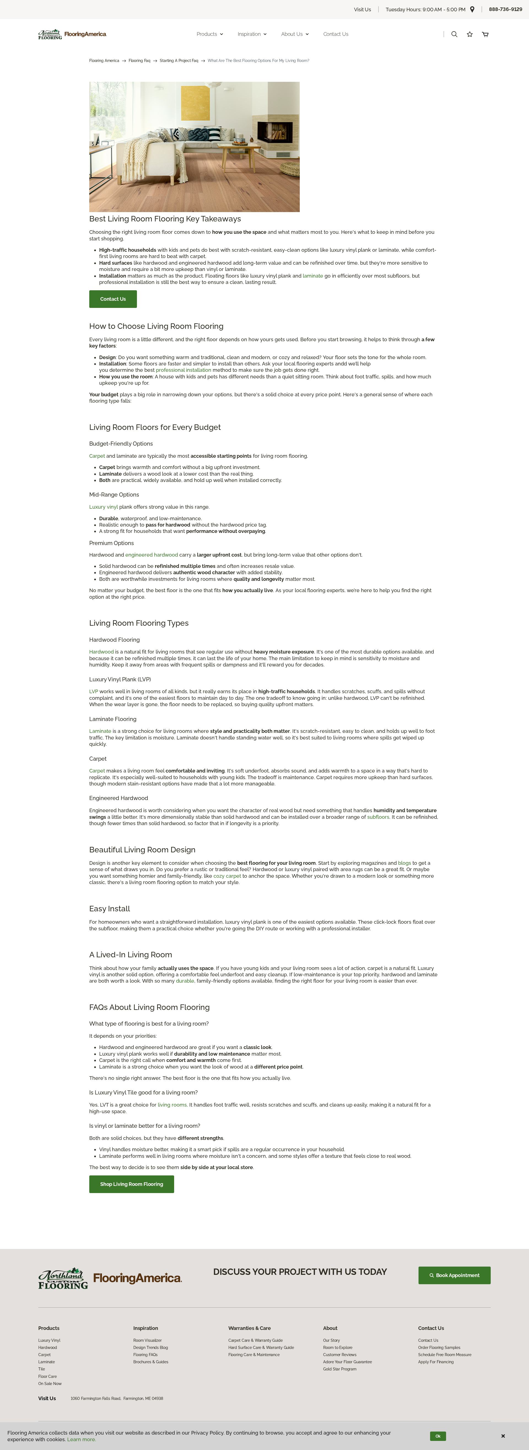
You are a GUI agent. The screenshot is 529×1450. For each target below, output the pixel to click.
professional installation (183, 370)
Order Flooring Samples (439, 1347)
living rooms (172, 1105)
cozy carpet (227, 876)
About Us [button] (292, 34)
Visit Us (362, 9)
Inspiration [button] (249, 34)
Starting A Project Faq (179, 60)
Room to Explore (337, 1347)
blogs (404, 863)
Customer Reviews (340, 1355)
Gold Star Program (340, 1369)
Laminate (100, 731)
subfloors (378, 817)
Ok (438, 1436)
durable (185, 981)
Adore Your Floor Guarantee (347, 1362)
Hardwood (101, 652)
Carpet (97, 456)
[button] (454, 34)
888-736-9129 (505, 9)
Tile (41, 1369)
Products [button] (207, 34)
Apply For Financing (436, 1362)
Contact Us (336, 34)
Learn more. (81, 1439)
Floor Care (47, 1376)
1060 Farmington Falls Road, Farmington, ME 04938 (117, 1398)
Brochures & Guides (150, 1362)
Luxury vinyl (103, 507)
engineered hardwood (151, 555)
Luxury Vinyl (49, 1340)
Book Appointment (458, 1275)
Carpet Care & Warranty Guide (255, 1340)
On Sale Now (49, 1383)
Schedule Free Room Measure (444, 1355)
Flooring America (104, 60)
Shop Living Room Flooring (131, 1184)
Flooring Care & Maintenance (254, 1355)
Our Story (331, 1340)
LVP (93, 691)
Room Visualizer (147, 1340)
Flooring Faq (139, 60)
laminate (313, 276)
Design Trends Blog (150, 1347)
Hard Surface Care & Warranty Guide (261, 1347)
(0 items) (485, 34)
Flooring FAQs (145, 1355)
